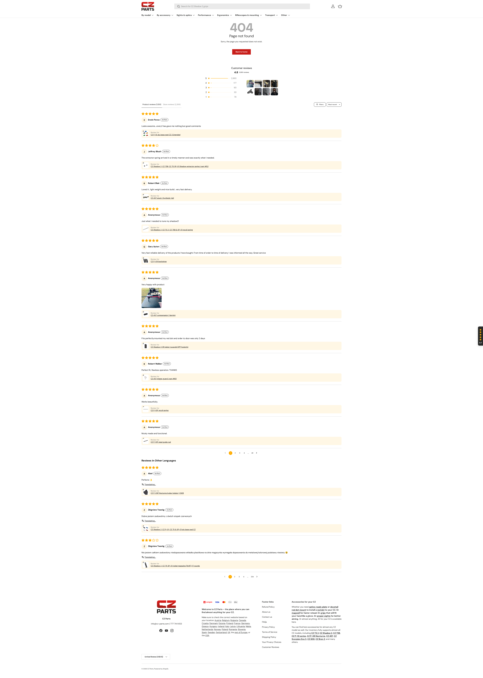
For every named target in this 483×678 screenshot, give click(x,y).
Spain (204, 632)
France (237, 623)
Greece (205, 626)
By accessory (163, 15)
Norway (217, 629)
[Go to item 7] (266, 91)
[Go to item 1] (250, 83)
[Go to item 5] (250, 91)
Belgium (226, 620)
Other (284, 15)
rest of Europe (240, 632)
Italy (227, 626)
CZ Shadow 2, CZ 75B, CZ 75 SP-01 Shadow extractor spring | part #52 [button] (179, 166)
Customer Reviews (270, 647)
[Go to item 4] (274, 83)
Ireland (221, 626)
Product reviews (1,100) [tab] (152, 104)
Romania (233, 629)
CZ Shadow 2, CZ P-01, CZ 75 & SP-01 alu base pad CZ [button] (173, 529)
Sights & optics (184, 15)
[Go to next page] (257, 453)
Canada (242, 620)
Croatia (205, 623)
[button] (340, 6)
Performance (204, 15)
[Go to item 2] (258, 83)
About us (266, 612)
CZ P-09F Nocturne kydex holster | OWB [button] (167, 493)
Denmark (213, 623)
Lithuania (240, 626)
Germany (245, 623)
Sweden (211, 632)
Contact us (267, 617)
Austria (218, 620)
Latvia (233, 626)
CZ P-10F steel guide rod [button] (161, 442)
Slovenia (242, 629)
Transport (270, 15)
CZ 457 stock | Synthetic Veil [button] (162, 198)
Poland (225, 629)
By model (146, 15)
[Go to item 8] (274, 91)
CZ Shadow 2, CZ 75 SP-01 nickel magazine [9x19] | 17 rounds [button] (175, 566)
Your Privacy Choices (271, 642)
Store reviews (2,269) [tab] (171, 104)
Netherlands (207, 629)
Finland (229, 623)
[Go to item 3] (266, 83)
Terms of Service (269, 632)
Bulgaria (234, 620)
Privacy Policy (268, 627)
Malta (248, 626)
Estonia (222, 623)
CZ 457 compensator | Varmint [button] (163, 315)
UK (229, 632)
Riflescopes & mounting (247, 15)
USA (207, 635)
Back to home (241, 52)
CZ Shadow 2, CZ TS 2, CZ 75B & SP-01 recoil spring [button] (172, 230)
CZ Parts (150, 669)
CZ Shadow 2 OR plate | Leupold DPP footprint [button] (169, 347)
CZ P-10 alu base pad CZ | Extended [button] (165, 135)
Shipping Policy (269, 637)
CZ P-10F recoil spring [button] (160, 410)
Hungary (213, 626)
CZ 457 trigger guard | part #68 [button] (164, 379)
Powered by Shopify (161, 669)
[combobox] (242, 6)
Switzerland (221, 632)
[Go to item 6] (258, 91)
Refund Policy (268, 607)
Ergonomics (223, 15)
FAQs (264, 622)
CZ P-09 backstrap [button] (159, 261)
